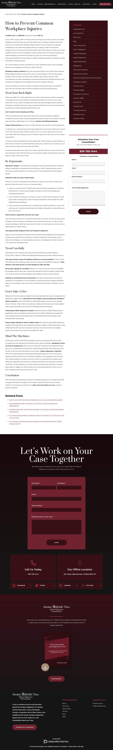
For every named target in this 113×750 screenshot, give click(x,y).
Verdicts (65, 711)
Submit (88, 211)
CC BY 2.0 (39, 35)
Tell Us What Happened (80, 188)
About (64, 703)
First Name (36, 483)
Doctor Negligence (79, 49)
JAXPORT (21, 35)
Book (64, 716)
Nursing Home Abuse (80, 74)
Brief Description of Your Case (42, 517)
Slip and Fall (77, 102)
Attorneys (65, 706)
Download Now (56, 679)
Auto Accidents (78, 33)
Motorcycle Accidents (80, 70)
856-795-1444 (105, 4)
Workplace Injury (79, 114)
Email (74, 168)
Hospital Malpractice (80, 53)
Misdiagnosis (77, 66)
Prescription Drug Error (81, 94)
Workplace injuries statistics (15, 71)
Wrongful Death (78, 118)
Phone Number (77, 176)
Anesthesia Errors (79, 29)
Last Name (61, 483)
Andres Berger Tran (10, 14)
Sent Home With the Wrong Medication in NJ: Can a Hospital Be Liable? (35, 400)
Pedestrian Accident (80, 82)
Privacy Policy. (72, 746)
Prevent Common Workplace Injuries (33, 14)
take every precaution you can (44, 385)
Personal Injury (78, 86)
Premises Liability (78, 90)
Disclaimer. (64, 746)
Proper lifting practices (13, 125)
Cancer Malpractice (79, 45)
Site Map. (81, 746)
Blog (19, 14)
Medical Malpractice (79, 57)
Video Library (66, 708)
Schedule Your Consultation (25, 727)
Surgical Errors (78, 106)
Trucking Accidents (79, 110)
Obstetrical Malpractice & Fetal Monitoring (87, 78)
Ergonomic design (11, 166)
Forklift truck (10, 35)
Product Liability (78, 98)
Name (74, 159)
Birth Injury (77, 37)
